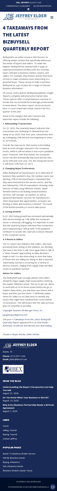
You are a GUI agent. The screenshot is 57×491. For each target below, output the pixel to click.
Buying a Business (11, 462)
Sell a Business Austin (13, 466)
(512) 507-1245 (35, 2)
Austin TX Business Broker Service (19, 453)
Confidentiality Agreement (18, 6)
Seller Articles (32, 334)
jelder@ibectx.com (18, 359)
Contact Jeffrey (10, 438)
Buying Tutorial (10, 434)
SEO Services (34, 487)
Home (6, 425)
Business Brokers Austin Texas (17, 470)
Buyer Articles (18, 334)
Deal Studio (24, 487)
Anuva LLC (45, 487)
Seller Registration (42, 6)
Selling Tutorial (10, 430)
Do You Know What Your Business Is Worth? (26, 397)
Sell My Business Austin (14, 457)
